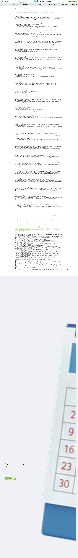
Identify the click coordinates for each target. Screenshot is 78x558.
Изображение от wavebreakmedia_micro (46, 216)
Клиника (4, 4)
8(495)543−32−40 (50, 1)
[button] (72, 1)
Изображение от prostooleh (22, 221)
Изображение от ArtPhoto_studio (39, 215)
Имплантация (38, 4)
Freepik (42, 218)
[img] (5, 1)
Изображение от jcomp (47, 223)
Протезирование (51, 4)
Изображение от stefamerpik (26, 224)
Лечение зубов (26, 4)
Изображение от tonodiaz (48, 220)
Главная (16, 8)
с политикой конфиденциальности (14, 475)
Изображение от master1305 (44, 221)
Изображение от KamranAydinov (29, 218)
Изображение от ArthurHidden (40, 217)
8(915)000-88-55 (42, 1)
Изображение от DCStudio (47, 218)
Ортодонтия (63, 4)
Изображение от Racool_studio (28, 215)
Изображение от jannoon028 (21, 222)
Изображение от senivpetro (58, 220)
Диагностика (14, 4)
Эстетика (74, 4)
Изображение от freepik (25, 230)
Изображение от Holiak (31, 222)
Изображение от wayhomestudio (42, 229)
